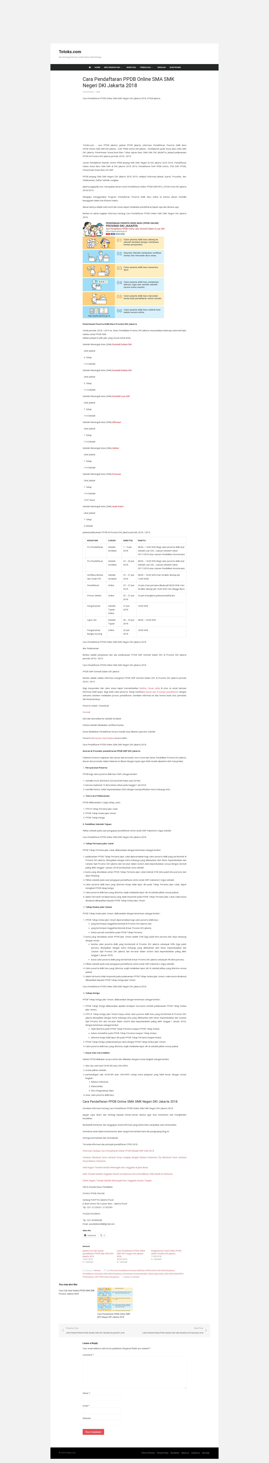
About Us (185, 1453)
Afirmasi (116, 422)
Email (86, 1405)
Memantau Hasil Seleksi (102, 738)
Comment (88, 1354)
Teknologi (145, 67)
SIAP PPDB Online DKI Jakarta (107, 1277)
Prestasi (116, 474)
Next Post (172, 1330)
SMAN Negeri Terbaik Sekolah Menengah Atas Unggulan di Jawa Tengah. (117, 1180)
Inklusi (115, 448)
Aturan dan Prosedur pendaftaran (161, 691)
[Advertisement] (84, 19)
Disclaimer (175, 1453)
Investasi (131, 67)
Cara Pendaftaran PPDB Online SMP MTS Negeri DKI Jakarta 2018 (131, 1253)
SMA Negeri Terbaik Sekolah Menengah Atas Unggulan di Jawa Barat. (115, 1167)
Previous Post (95, 1330)
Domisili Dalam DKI (122, 344)
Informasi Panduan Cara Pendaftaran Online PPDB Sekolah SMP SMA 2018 (118, 1150)
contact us (195, 1453)
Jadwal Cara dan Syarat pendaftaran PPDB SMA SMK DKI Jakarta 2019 (98, 1253)
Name (86, 1393)
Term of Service (148, 1453)
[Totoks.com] (90, 67)
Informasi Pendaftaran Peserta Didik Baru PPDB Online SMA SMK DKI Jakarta (142, 1270)
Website (87, 1418)
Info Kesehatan (112, 67)
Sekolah (161, 67)
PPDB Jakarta (88, 1277)
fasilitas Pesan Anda (149, 688)
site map (205, 1453)
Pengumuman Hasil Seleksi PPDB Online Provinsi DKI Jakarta (166, 1252)
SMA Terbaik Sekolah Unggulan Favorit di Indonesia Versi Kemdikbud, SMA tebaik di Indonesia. (128, 1173)
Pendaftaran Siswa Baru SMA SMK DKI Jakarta (102, 1273)
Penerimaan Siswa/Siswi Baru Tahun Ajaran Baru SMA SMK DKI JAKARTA (152, 1273)
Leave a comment (131, 1277)
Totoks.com (70, 51)
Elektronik (175, 67)
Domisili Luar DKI (121, 396)
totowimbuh (88, 91)
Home (97, 67)
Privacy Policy (162, 1453)
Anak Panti (117, 506)
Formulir (87, 712)
